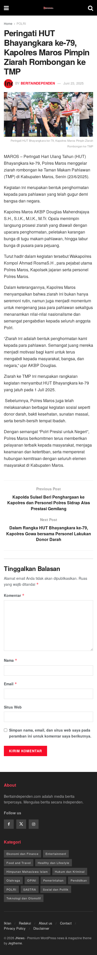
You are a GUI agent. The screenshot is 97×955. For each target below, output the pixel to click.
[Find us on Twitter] (21, 824)
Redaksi (25, 923)
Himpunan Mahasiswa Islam (27, 871)
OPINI (31, 880)
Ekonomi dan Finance (22, 854)
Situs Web (13, 707)
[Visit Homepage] (48, 8)
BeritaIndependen (38, 83)
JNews (20, 938)
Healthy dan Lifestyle (53, 863)
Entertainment (56, 854)
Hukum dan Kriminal (70, 871)
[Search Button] (90, 8)
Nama (10, 660)
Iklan (7, 923)
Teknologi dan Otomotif (23, 898)
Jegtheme (15, 943)
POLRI (21, 23)
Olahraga (13, 880)
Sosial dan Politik (56, 889)
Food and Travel (18, 863)
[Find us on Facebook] (9, 824)
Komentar (14, 595)
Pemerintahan (53, 880)
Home (8, 23)
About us (45, 923)
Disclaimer (41, 928)
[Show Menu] (6, 8)
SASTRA (29, 889)
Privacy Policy (15, 928)
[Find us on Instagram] (34, 824)
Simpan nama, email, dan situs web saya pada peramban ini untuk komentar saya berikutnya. (50, 732)
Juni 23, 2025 (73, 83)
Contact (66, 923)
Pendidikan (79, 880)
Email (10, 683)
